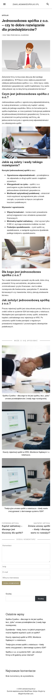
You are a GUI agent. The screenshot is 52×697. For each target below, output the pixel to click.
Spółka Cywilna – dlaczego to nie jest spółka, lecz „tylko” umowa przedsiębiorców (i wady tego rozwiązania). (26, 397)
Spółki (5, 15)
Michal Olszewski (22, 35)
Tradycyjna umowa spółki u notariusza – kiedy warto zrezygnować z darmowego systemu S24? (26, 509)
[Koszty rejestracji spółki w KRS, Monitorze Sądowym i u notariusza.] (26, 426)
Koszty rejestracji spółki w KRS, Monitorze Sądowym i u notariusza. (26, 453)
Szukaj (8, 594)
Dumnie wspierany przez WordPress (19, 691)
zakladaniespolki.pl (26, 4)
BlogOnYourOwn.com (25, 693)
